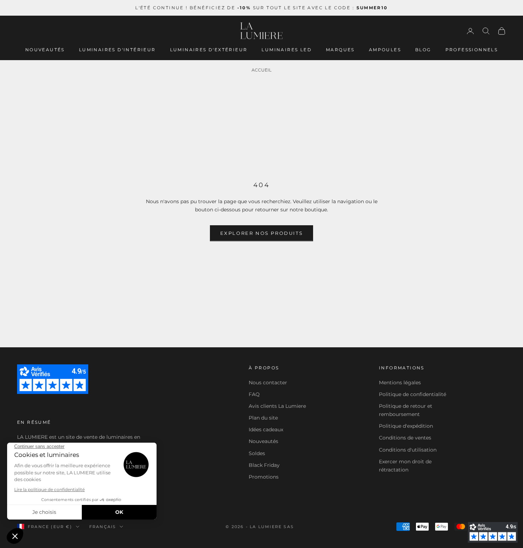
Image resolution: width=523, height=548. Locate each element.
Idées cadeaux (266, 429)
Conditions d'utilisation (408, 450)
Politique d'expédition (406, 426)
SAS (289, 526)
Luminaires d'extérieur (209, 49)
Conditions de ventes (405, 437)
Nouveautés (45, 49)
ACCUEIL (261, 70)
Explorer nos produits (261, 233)
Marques (340, 49)
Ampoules (385, 49)
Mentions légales (400, 382)
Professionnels (471, 49)
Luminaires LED (287, 49)
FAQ (254, 394)
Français (102, 526)
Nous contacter (268, 382)
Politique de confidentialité (412, 394)
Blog (423, 49)
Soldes (257, 453)
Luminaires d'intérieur (117, 49)
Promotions (264, 477)
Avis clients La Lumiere (277, 406)
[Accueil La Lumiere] (261, 30)
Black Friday (264, 465)
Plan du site (263, 418)
